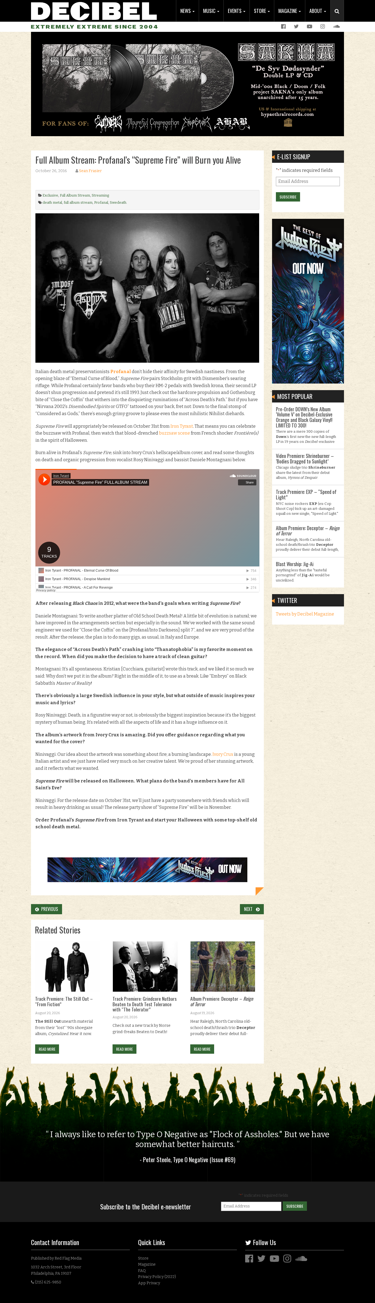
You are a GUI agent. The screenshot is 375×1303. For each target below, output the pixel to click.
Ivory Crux (222, 754)
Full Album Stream (75, 195)
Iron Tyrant (181, 426)
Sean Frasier (90, 171)
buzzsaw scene (174, 433)
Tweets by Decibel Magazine (305, 614)
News (186, 10)
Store (260, 10)
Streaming (100, 195)
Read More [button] (47, 1049)
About (316, 10)
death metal (52, 202)
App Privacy (149, 1283)
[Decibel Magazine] (94, 10)
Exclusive (50, 195)
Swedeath (118, 202)
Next (250, 909)
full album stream (78, 202)
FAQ (142, 1270)
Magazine (288, 10)
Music (210, 10)
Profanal (101, 202)
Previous (48, 909)
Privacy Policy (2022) (157, 1276)
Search (339, 16)
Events (235, 10)
